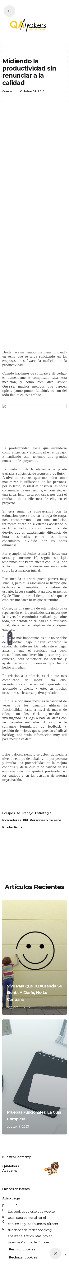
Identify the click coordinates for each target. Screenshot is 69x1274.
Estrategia (43, 813)
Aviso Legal (11, 1198)
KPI (25, 820)
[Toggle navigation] (59, 25)
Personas (37, 820)
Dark (10, 640)
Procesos (54, 820)
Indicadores (11, 820)
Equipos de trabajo (17, 813)
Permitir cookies (22, 1249)
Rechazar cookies (23, 1257)
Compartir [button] (9, 91)
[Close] (55, 1253)
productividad (13, 827)
